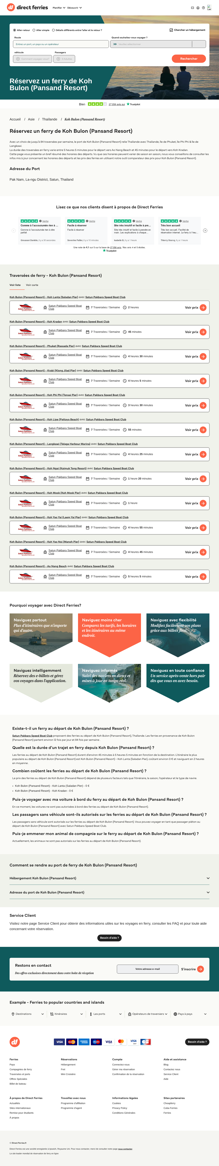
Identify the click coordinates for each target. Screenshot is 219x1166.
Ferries (167, 1112)
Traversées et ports (20, 1074)
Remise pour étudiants (22, 1112)
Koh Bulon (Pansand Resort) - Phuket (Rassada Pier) (42, 346)
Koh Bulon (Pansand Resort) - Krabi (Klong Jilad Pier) (43, 370)
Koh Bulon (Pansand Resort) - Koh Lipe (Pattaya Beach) (44, 419)
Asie (31, 119)
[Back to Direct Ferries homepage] (27, 7)
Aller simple (42, 30)
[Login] (198, 7)
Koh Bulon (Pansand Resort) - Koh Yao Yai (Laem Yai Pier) (45, 517)
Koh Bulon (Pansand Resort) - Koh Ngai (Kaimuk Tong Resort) (48, 468)
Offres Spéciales (18, 1079)
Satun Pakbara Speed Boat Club (105, 297)
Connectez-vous (121, 1064)
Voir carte (32, 285)
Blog (166, 1064)
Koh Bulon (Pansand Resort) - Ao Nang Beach (38, 566)
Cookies (116, 1103)
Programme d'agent (71, 1108)
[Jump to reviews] (109, 104)
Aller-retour (23, 30)
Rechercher (188, 58)
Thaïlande (49, 119)
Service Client (171, 1074)
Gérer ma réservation (123, 1069)
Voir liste (15, 285)
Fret (63, 1069)
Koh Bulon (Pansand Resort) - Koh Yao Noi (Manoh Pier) (44, 541)
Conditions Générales (123, 1112)
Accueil (15, 119)
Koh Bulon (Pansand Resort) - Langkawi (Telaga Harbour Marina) (50, 444)
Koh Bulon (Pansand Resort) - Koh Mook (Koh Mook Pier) (45, 492)
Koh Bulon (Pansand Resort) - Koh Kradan (36, 321)
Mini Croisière (68, 1074)
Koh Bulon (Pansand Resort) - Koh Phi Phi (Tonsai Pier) (44, 395)
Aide (166, 1079)
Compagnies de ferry (21, 1069)
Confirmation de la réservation (128, 1074)
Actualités (15, 1103)
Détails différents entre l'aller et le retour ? (79, 30)
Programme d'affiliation (73, 1103)
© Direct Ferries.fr (18, 1143)
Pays (12, 1064)
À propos (14, 1117)
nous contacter (125, 1149)
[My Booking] (192, 7)
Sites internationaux (20, 1108)
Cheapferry (169, 1103)
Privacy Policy (119, 1108)
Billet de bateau (18, 1083)
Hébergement (68, 1064)
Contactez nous (172, 1069)
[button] (109, 878)
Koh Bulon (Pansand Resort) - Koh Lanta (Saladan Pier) (44, 297)
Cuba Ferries (170, 1108)
